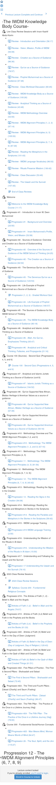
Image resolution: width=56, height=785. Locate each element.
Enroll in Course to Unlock (28, 776)
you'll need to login (39, 773)
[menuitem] (1, 6)
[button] (1, 2)
